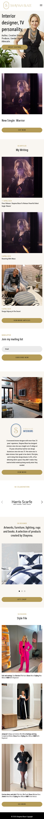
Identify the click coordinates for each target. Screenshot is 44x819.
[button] (19, 591)
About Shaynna (14, 47)
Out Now (22, 130)
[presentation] (2, 502)
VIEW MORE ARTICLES (22, 320)
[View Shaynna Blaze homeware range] (22, 563)
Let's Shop (22, 599)
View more (22, 472)
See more (22, 804)
